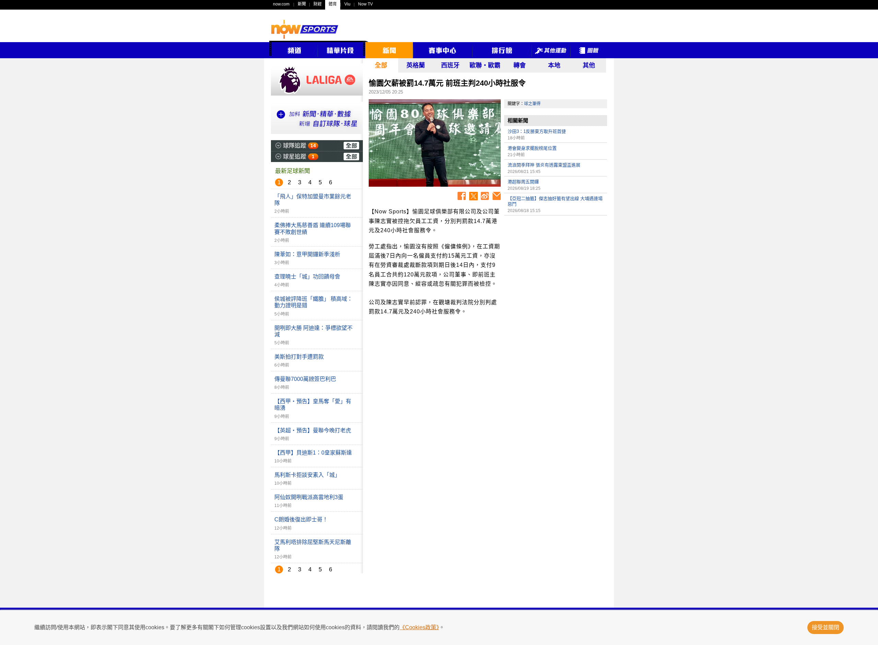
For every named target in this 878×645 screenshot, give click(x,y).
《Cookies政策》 (419, 627)
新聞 (302, 4)
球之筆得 (532, 103)
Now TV (365, 4)
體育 (333, 4)
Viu (347, 4)
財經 (317, 4)
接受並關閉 (825, 627)
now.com (281, 4)
